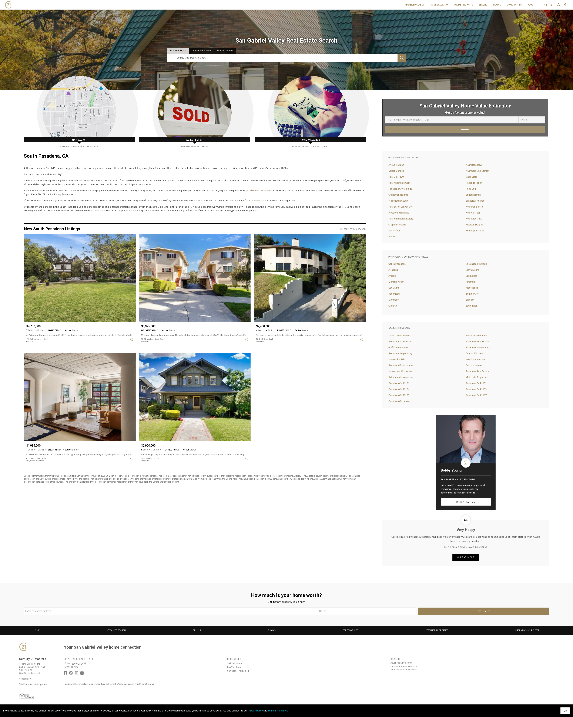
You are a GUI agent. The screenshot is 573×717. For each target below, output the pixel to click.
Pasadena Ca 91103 (476, 383)
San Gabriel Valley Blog (238, 671)
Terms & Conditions (278, 710)
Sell (225, 50)
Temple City (472, 293)
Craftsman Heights (398, 194)
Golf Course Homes (398, 347)
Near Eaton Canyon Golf (400, 206)
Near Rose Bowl (474, 164)
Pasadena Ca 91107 (476, 395)
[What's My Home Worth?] (310, 111)
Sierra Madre (472, 269)
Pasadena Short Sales (400, 341)
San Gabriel (394, 287)
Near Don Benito (474, 206)
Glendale (393, 305)
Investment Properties (400, 371)
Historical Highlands (398, 212)
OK (565, 710)
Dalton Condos (396, 170)
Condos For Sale (474, 353)
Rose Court (472, 188)
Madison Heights (474, 224)
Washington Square (398, 200)
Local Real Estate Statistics (404, 666)
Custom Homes (474, 365)
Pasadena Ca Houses (399, 401)
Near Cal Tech (473, 212)
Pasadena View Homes (478, 347)
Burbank (470, 299)
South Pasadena (255, 200)
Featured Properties (436, 630)
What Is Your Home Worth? (403, 669)
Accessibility (25, 679)
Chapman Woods (397, 224)
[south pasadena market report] (194, 111)
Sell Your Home (234, 663)
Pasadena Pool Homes (478, 341)
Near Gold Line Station (477, 170)
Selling (483, 5)
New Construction (475, 359)
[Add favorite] (132, 339)
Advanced (201, 50)
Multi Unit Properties (477, 377)
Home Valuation (439, 5)
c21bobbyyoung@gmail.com (77, 663)
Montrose (393, 299)
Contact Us (467, 502)
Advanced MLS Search (401, 663)
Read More (467, 557)
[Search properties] (402, 58)
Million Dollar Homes (399, 335)
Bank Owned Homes (476, 335)
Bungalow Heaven (475, 200)
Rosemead (394, 293)
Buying (497, 5)
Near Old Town (396, 176)
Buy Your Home (234, 667)
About (531, 5)
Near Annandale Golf (399, 182)
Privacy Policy (255, 710)
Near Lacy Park (474, 218)
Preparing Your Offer (527, 630)
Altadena (393, 269)
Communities (514, 5)
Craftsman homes (257, 190)
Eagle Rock (472, 305)
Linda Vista (471, 176)
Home (37, 630)
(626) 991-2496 (71, 667)
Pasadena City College (400, 188)
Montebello (472, 287)
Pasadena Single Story (400, 353)
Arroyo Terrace (396, 164)
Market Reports (463, 5)
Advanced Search (415, 5)
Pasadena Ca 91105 (476, 389)
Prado (391, 236)
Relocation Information (400, 377)
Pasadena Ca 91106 (398, 395)
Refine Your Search (355, 229)
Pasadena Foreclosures (400, 365)
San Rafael (394, 230)
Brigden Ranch (473, 194)
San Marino (471, 275)
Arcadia (392, 275)
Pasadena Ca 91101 (398, 383)
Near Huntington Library (400, 218)
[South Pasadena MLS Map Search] (79, 111)
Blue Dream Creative (144, 684)
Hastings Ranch (474, 182)
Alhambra (470, 281)
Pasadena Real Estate (477, 371)
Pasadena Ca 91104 (398, 389)
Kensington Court (475, 230)
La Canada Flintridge (476, 263)
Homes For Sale (396, 359)
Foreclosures (350, 630)
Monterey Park (396, 281)
